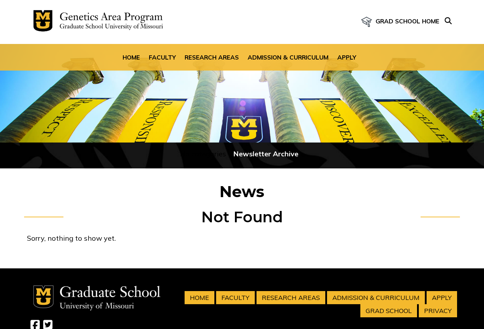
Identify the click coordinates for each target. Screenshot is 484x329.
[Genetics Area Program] (96, 22)
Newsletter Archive (265, 153)
